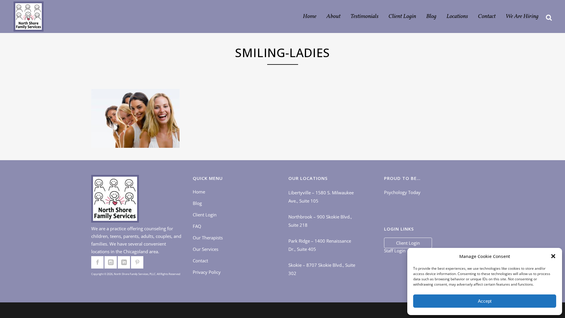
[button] (553, 256)
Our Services (205, 249)
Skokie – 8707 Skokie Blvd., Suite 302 (321, 269)
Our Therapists (208, 238)
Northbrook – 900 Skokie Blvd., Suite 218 (320, 221)
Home (199, 192)
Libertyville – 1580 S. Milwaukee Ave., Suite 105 (321, 197)
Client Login (205, 215)
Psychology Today (402, 192)
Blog (197, 203)
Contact (200, 261)
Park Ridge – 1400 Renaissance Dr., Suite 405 (319, 245)
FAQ (197, 226)
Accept (484, 301)
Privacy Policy (207, 272)
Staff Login (395, 251)
